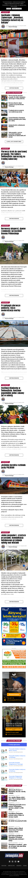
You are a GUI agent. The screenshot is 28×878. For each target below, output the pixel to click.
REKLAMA (25, 865)
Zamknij (8, 8)
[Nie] (26, 5)
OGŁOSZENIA (3, 865)
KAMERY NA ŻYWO (11, 865)
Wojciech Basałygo (13, 26)
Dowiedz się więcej (17, 8)
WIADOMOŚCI (18, 865)
